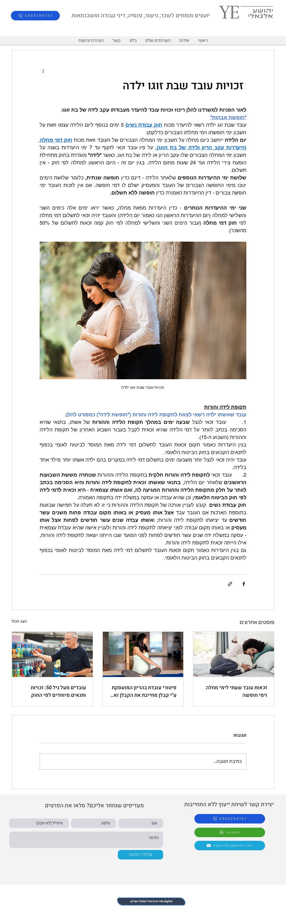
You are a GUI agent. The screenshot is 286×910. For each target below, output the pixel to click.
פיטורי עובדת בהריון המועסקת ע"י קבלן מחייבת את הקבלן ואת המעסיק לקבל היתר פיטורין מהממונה (144, 691)
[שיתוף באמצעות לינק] (230, 584)
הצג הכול (19, 621)
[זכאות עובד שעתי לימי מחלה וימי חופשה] (233, 654)
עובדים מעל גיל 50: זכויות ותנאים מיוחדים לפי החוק (58, 691)
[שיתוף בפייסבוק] (243, 584)
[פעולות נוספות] (43, 70)
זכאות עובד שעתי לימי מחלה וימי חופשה (236, 691)
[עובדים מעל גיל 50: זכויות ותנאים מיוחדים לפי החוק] (52, 654)
